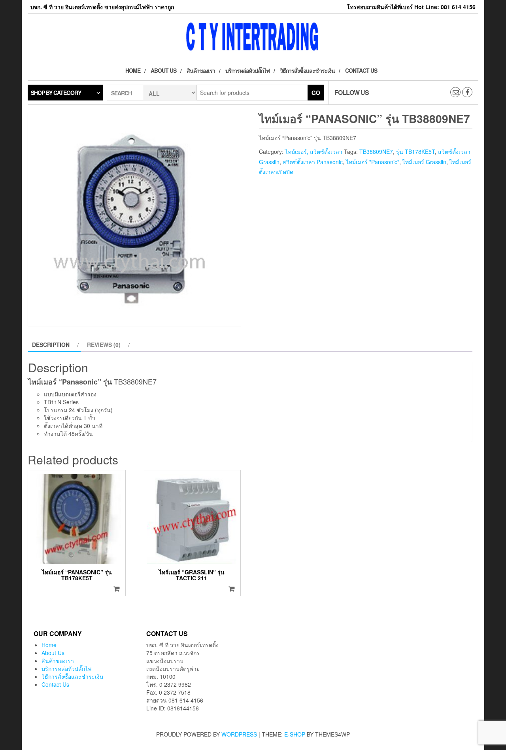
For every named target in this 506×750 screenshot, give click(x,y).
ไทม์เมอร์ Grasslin (424, 162)
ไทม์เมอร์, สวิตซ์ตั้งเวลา (313, 151)
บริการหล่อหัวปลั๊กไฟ (247, 70)
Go (316, 93)
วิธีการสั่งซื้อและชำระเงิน (307, 70)
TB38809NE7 (376, 151)
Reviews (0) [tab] (104, 344)
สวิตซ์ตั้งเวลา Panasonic (313, 162)
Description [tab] (51, 344)
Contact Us (361, 70)
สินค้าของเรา (201, 70)
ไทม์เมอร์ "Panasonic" (372, 162)
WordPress (239, 734)
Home (132, 70)
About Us (163, 70)
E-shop (294, 734)
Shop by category (56, 93)
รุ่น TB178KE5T (415, 151)
